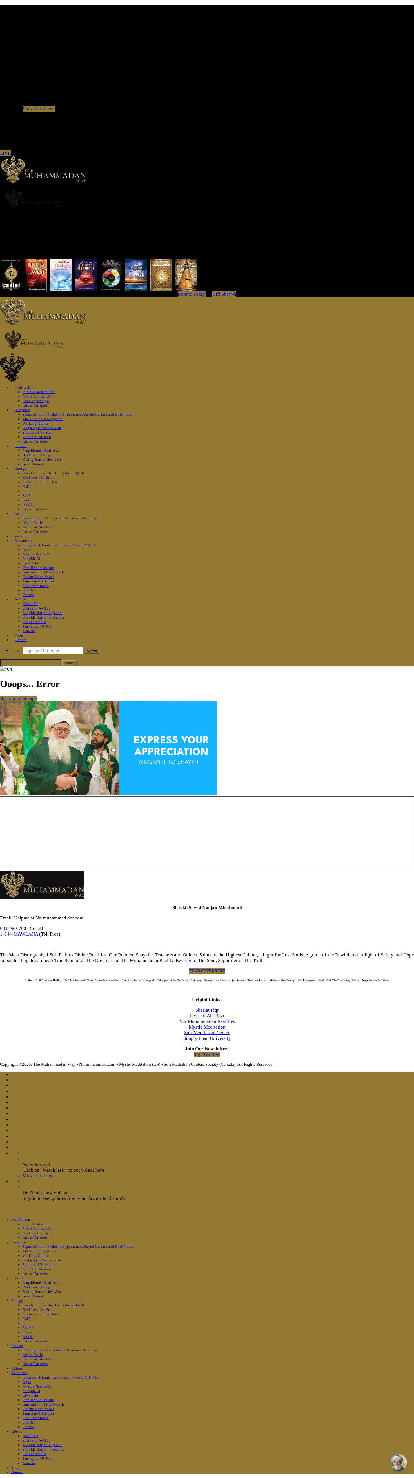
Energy (21, 468)
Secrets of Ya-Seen (38, 432)
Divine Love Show (38, 577)
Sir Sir (28, 495)
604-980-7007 (14, 928)
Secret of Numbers (38, 527)
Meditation (24, 387)
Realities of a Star (38, 477)
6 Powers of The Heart (41, 482)
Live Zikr (31, 563)
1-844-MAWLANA (19, 934)
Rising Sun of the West (42, 459)
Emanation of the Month (43, 572)
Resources (23, 541)
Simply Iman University (207, 1038)
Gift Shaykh (224, 294)
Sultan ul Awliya (36, 608)
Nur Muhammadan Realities (207, 1021)
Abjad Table (33, 522)
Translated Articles (38, 581)
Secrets (21, 446)
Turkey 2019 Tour (38, 626)
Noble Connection (38, 396)
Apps (27, 550)
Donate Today (192, 294)
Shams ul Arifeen (37, 437)
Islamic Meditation (39, 392)
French (28, 595)
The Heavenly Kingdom (43, 419)
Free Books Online (38, 568)
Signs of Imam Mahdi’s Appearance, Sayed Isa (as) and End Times (78, 414)
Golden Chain (34, 622)
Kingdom (22, 410)
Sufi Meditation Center (207, 1032)
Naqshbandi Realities (41, 450)
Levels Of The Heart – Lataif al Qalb (53, 473)
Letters (20, 513)
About (20, 599)
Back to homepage (18, 698)
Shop (19, 635)
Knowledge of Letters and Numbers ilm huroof (62, 518)
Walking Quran (35, 423)
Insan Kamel (33, 464)
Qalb (27, 486)
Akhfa (28, 504)
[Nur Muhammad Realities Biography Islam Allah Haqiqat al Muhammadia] (207, 198)
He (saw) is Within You (42, 428)
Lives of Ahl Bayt (207, 1015)
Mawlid (29, 631)
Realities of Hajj (36, 455)
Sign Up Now (207, 1054)
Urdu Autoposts (36, 586)
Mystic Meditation (207, 1027)
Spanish (29, 590)
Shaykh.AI (31, 559)
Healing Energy (36, 401)
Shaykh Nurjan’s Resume (43, 617)
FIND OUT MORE (207, 971)
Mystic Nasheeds (37, 554)
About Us (30, 604)
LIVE (5, 153)
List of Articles (35, 405)
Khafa (27, 500)
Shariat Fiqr (207, 1010)
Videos (20, 536)
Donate (21, 640)
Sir (25, 491)
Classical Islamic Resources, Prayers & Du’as (61, 545)
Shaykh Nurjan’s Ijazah (42, 613)
